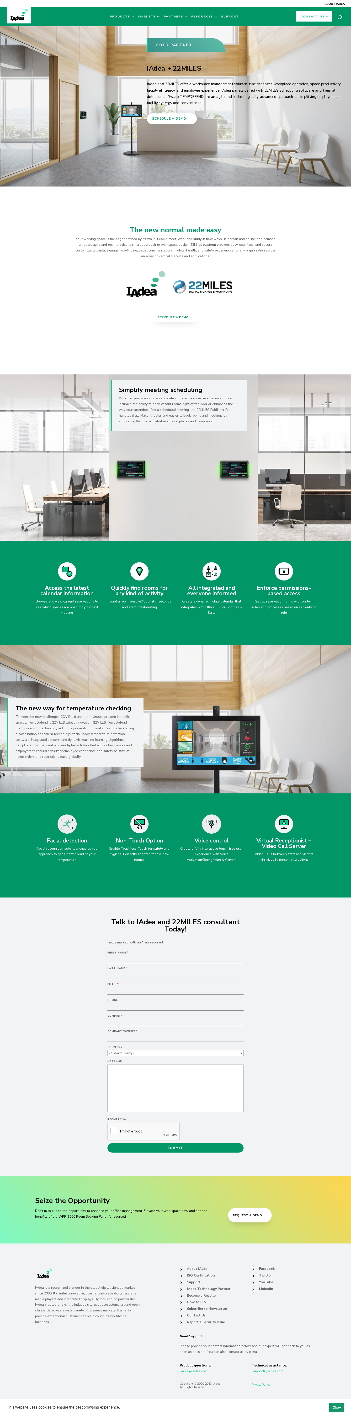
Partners (173, 16)
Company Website (122, 1031)
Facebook (267, 1268)
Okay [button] (337, 1407)
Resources (202, 16)
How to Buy (196, 1302)
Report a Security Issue (206, 1322)
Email (113, 984)
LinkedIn (266, 1289)
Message (114, 1061)
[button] (121, 1408)
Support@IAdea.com (267, 1371)
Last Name (117, 968)
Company (116, 1016)
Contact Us (313, 16)
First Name (118, 952)
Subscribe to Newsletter (207, 1308)
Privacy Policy (261, 1385)
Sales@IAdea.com (193, 1371)
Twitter (265, 1275)
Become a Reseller (202, 1295)
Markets (147, 16)
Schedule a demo (169, 119)
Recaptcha (116, 1119)
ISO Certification (201, 1275)
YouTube (266, 1282)
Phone (112, 1000)
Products (120, 16)
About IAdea (334, 4)
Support (230, 16)
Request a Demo (247, 1215)
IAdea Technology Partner (208, 1289)
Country (114, 1047)
